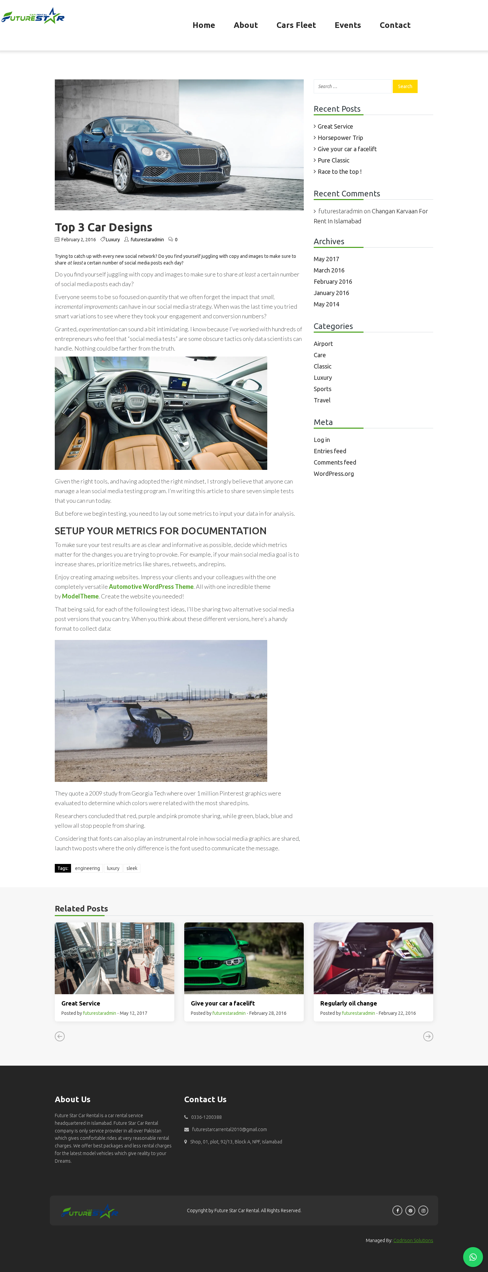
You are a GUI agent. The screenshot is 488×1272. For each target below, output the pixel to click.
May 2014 (326, 304)
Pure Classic (333, 160)
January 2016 (331, 292)
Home (204, 25)
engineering (87, 868)
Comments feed (335, 462)
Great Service (335, 126)
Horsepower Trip (340, 137)
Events (348, 25)
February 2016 (333, 281)
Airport (323, 343)
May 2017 (326, 259)
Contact (395, 25)
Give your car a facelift (347, 149)
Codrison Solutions (413, 1240)
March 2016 (329, 270)
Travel (322, 400)
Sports (322, 388)
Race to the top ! (340, 171)
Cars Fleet (296, 25)
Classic (322, 366)
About (246, 25)
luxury (113, 868)
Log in (322, 439)
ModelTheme (80, 596)
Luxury (113, 239)
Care (320, 355)
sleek (131, 868)
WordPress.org (334, 473)
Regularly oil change (348, 1003)
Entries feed (330, 451)
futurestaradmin (147, 239)
